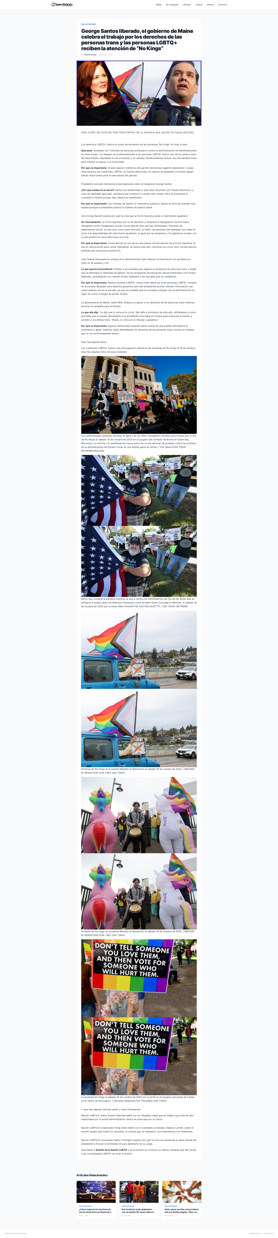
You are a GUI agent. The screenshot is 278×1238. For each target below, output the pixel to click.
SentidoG (22, 1233)
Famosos (222, 4)
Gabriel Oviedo (90, 55)
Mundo (210, 4)
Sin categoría (172, 4)
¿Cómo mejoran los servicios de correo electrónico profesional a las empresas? (95, 1212)
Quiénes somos (255, 1233)
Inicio (158, 4)
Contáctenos (268, 1233)
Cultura (199, 4)
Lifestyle (187, 4)
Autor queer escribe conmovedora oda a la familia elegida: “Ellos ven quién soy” (182, 1212)
